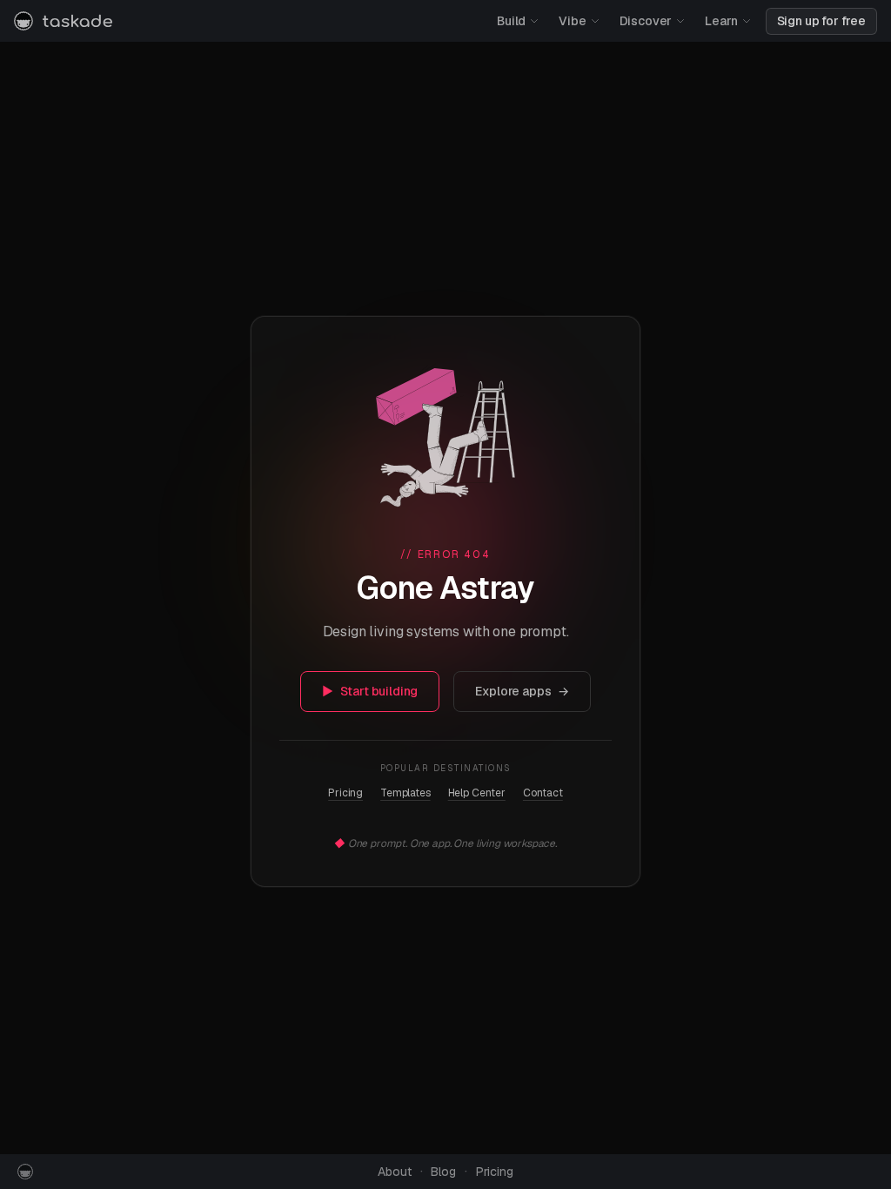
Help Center (477, 793)
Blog (443, 1171)
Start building (370, 691)
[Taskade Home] (63, 20)
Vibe (572, 21)
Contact (543, 793)
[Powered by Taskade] (25, 1171)
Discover (646, 21)
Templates (405, 793)
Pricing (345, 793)
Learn (721, 21)
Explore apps (522, 691)
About (394, 1171)
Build (511, 21)
